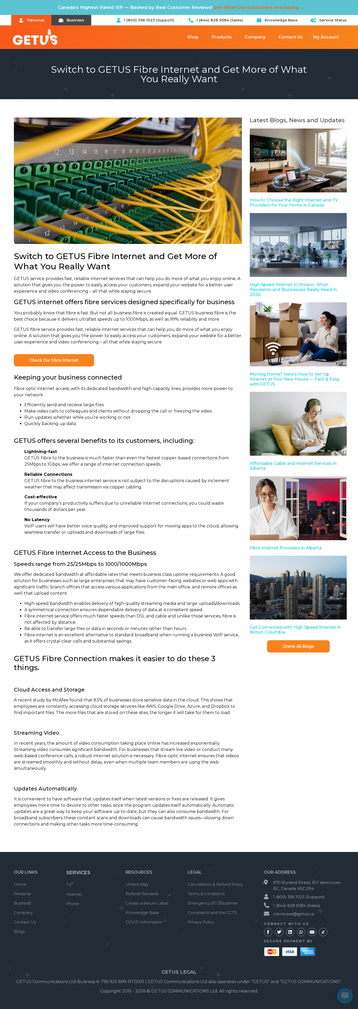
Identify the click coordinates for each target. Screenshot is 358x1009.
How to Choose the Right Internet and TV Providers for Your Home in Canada (294, 203)
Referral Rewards (142, 893)
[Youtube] (312, 932)
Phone (72, 903)
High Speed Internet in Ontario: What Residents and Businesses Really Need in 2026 (293, 289)
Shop (193, 37)
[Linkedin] (290, 932)
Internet (74, 894)
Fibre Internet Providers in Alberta (286, 547)
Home (20, 884)
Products (222, 37)
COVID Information (144, 921)
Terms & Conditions (206, 893)
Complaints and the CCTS (212, 912)
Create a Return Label (147, 903)
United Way (137, 884)
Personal (22, 893)
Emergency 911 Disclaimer (213, 903)
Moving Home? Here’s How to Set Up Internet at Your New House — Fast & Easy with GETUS (295, 379)
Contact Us (291, 37)
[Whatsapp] (301, 932)
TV (68, 884)
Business (22, 903)
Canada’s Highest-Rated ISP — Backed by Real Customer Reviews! (181, 7)
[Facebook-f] (268, 932)
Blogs (19, 931)
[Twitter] (279, 932)
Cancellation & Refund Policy (215, 884)
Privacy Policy (201, 921)
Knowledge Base (142, 912)
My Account (326, 37)
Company (255, 37)
